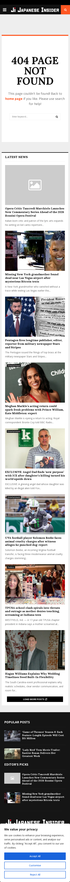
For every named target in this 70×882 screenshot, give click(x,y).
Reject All (35, 874)
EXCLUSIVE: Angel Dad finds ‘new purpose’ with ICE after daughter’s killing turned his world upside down (35, 475)
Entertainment (14, 234)
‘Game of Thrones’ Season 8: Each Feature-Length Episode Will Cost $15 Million (43, 735)
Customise (35, 865)
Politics (11, 299)
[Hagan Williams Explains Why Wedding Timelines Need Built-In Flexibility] (35, 650)
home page (13, 99)
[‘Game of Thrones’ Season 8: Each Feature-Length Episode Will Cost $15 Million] (12, 735)
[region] (35, 853)
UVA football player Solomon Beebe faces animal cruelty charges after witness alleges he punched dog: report (33, 541)
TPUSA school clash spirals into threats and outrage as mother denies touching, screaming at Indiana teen (32, 611)
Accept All (35, 856)
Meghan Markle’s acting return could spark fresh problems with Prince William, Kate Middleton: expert (34, 409)
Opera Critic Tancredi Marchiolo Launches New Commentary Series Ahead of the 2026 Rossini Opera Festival (34, 212)
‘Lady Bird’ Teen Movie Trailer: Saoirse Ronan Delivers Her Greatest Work (41, 753)
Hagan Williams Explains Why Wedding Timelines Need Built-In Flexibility (32, 675)
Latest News (16, 157)
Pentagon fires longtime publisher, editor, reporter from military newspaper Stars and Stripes (33, 343)
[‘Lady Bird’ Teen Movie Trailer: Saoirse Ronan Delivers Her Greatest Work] (12, 753)
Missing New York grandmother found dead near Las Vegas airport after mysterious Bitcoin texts (31, 278)
